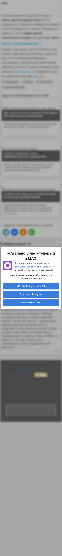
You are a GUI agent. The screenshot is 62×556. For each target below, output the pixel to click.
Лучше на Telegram (31, 294)
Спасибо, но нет (31, 302)
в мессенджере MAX (32, 264)
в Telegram (46, 266)
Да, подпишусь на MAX (31, 286)
